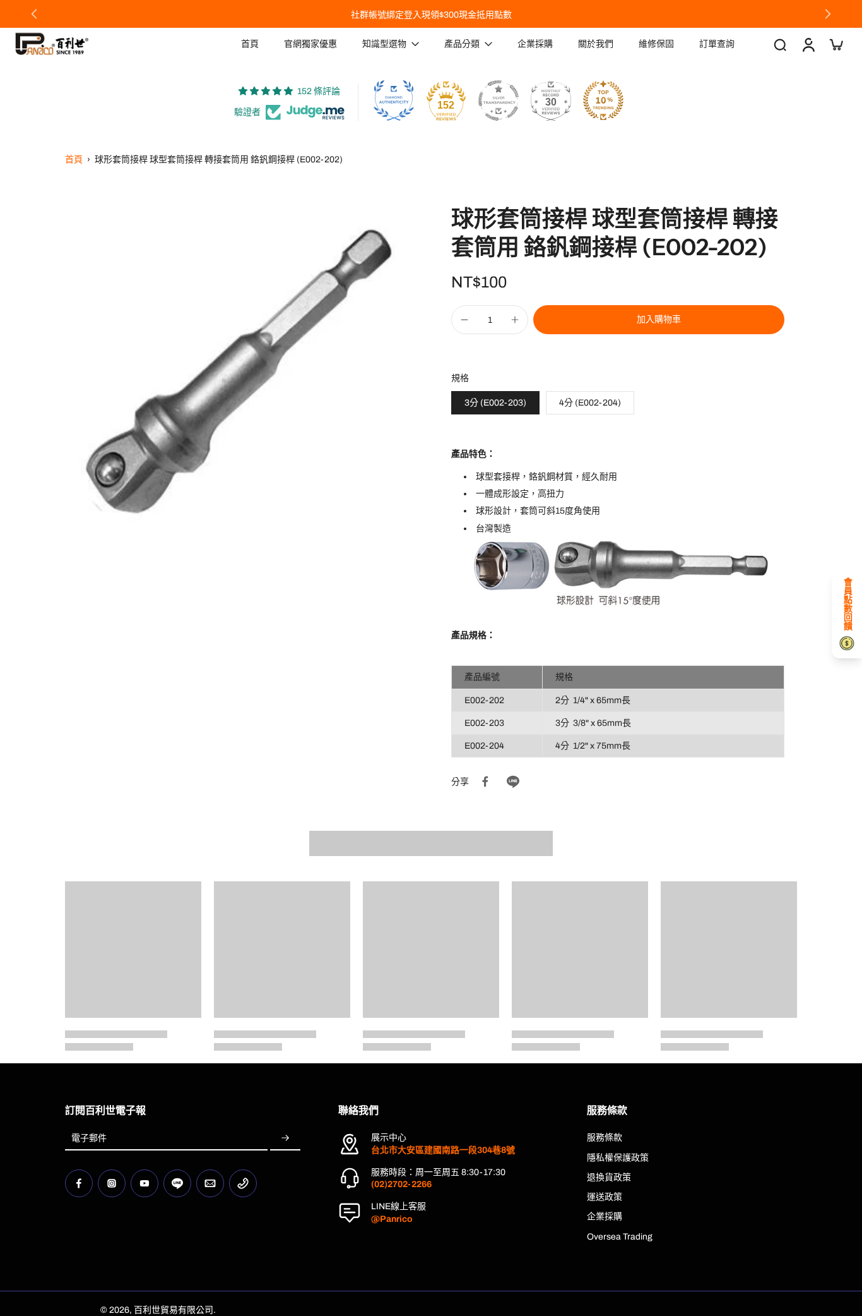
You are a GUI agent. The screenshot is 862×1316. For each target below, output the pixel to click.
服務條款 (604, 1137)
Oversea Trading (619, 1236)
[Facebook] (79, 1183)
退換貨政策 (609, 1177)
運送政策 (604, 1197)
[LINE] (177, 1183)
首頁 (74, 159)
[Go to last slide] (34, 14)
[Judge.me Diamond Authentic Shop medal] (394, 100)
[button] (658, 319)
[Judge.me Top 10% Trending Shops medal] (603, 100)
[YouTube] (144, 1183)
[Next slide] (828, 14)
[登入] (808, 43)
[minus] (464, 319)
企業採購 (604, 1216)
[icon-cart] (835, 44)
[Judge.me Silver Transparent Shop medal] (498, 100)
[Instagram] (112, 1183)
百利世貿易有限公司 (173, 1310)
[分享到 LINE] (513, 781)
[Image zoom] (238, 378)
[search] (780, 44)
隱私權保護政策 (618, 1157)
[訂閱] (285, 1138)
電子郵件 (89, 1138)
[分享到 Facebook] (485, 781)
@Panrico (392, 1219)
